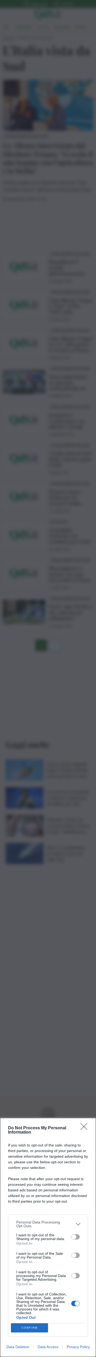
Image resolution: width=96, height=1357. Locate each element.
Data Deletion (17, 1347)
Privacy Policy (78, 1347)
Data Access (48, 1347)
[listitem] (48, 1224)
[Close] (86, 1128)
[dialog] (48, 1237)
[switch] (75, 1237)
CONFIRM (30, 1327)
